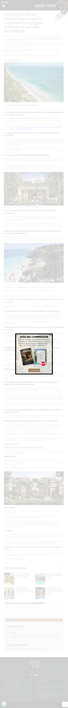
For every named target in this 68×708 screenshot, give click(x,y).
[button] (50, 335)
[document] (34, 354)
